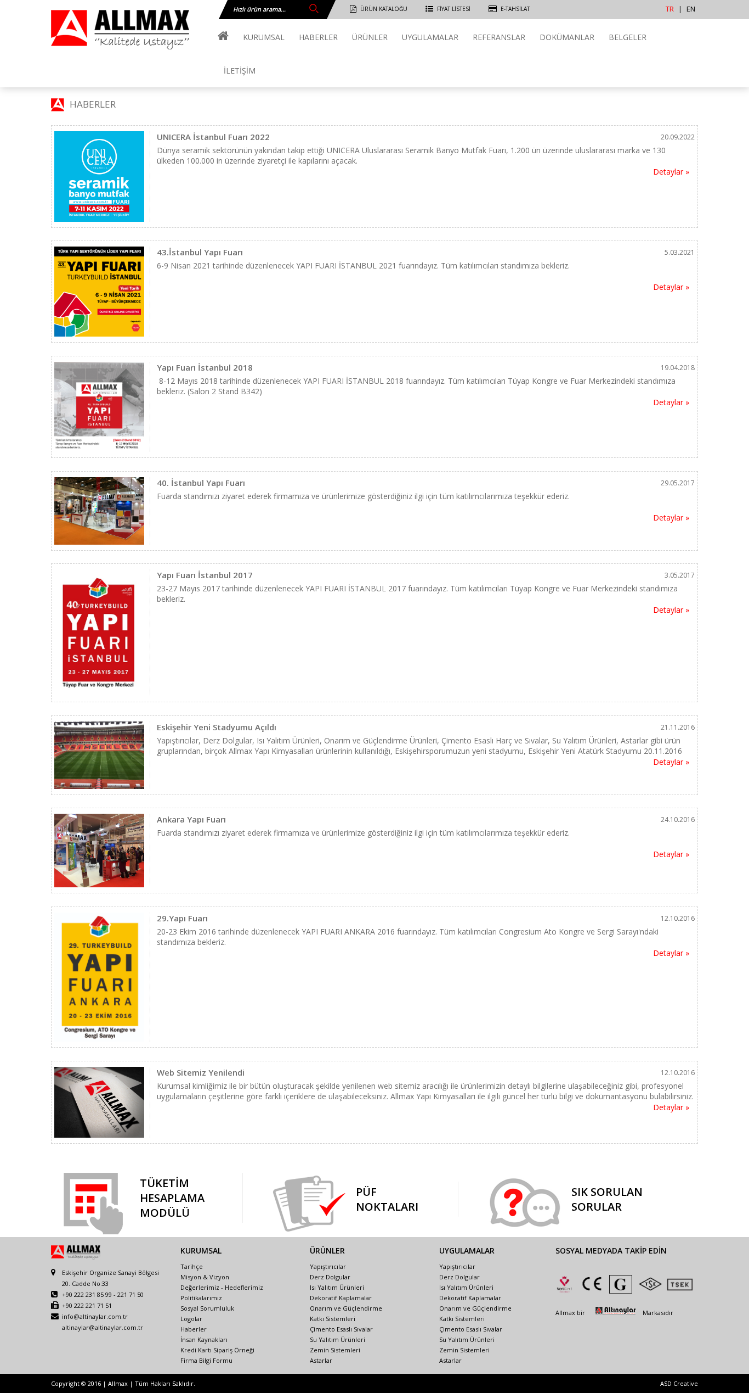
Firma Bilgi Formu (206, 1360)
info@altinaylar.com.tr (95, 1316)
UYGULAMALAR (430, 37)
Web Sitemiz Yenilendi (201, 1072)
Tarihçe (191, 1266)
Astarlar (321, 1360)
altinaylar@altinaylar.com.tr (102, 1327)
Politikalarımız (201, 1298)
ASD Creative (679, 1383)
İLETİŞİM (240, 70)
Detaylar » (671, 171)
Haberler (193, 1329)
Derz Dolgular (330, 1277)
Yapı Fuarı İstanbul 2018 (205, 367)
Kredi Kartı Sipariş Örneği (217, 1350)
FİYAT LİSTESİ (453, 9)
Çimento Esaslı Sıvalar (341, 1329)
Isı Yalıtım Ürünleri (337, 1287)
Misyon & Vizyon (204, 1277)
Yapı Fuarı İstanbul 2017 (205, 574)
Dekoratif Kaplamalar (341, 1298)
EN (690, 9)
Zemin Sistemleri (335, 1350)
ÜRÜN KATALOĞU (383, 9)
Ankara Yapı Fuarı (191, 819)
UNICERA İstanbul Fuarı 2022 (213, 136)
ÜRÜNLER (370, 37)
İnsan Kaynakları (204, 1339)
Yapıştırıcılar (328, 1266)
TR (670, 9)
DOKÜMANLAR (567, 37)
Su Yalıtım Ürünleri (337, 1339)
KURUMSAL (264, 37)
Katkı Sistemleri (332, 1318)
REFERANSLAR (499, 37)
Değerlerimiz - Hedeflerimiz (221, 1287)
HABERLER (318, 37)
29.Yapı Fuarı (182, 918)
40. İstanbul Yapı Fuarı (201, 482)
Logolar (191, 1318)
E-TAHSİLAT (515, 9)
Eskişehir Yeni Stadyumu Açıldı (216, 726)
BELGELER (627, 37)
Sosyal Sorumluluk (207, 1308)
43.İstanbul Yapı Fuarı (200, 252)
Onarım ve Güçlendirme (346, 1308)
